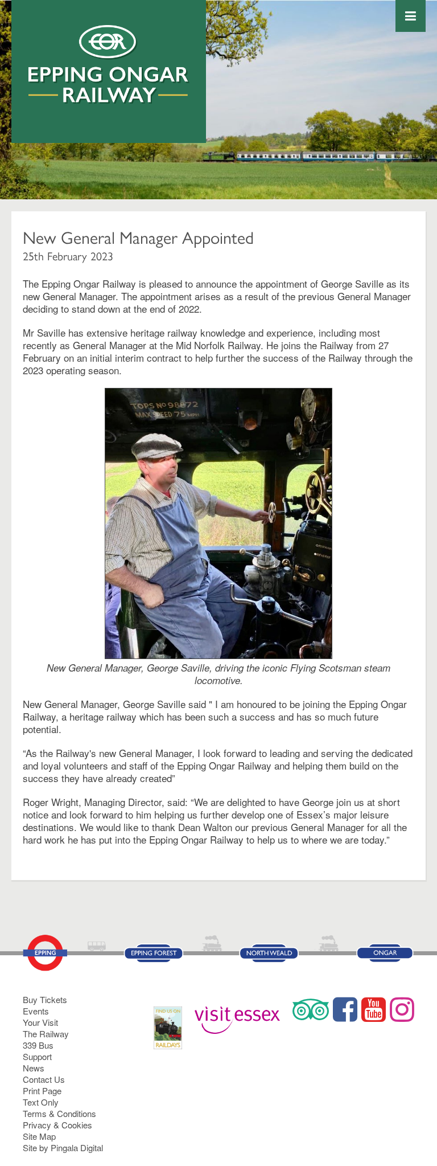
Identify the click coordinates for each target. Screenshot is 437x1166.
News (33, 1068)
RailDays (172, 1022)
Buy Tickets (45, 999)
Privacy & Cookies (57, 1125)
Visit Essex (241, 1015)
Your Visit (40, 1022)
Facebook (345, 1009)
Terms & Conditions (59, 1113)
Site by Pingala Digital (63, 1147)
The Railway (46, 1034)
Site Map (39, 1136)
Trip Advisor (310, 1009)
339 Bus (38, 1045)
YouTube (373, 1009)
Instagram (402, 1009)
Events (36, 1011)
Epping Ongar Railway (108, 64)
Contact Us (44, 1079)
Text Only (41, 1102)
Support (37, 1056)
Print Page (42, 1091)
